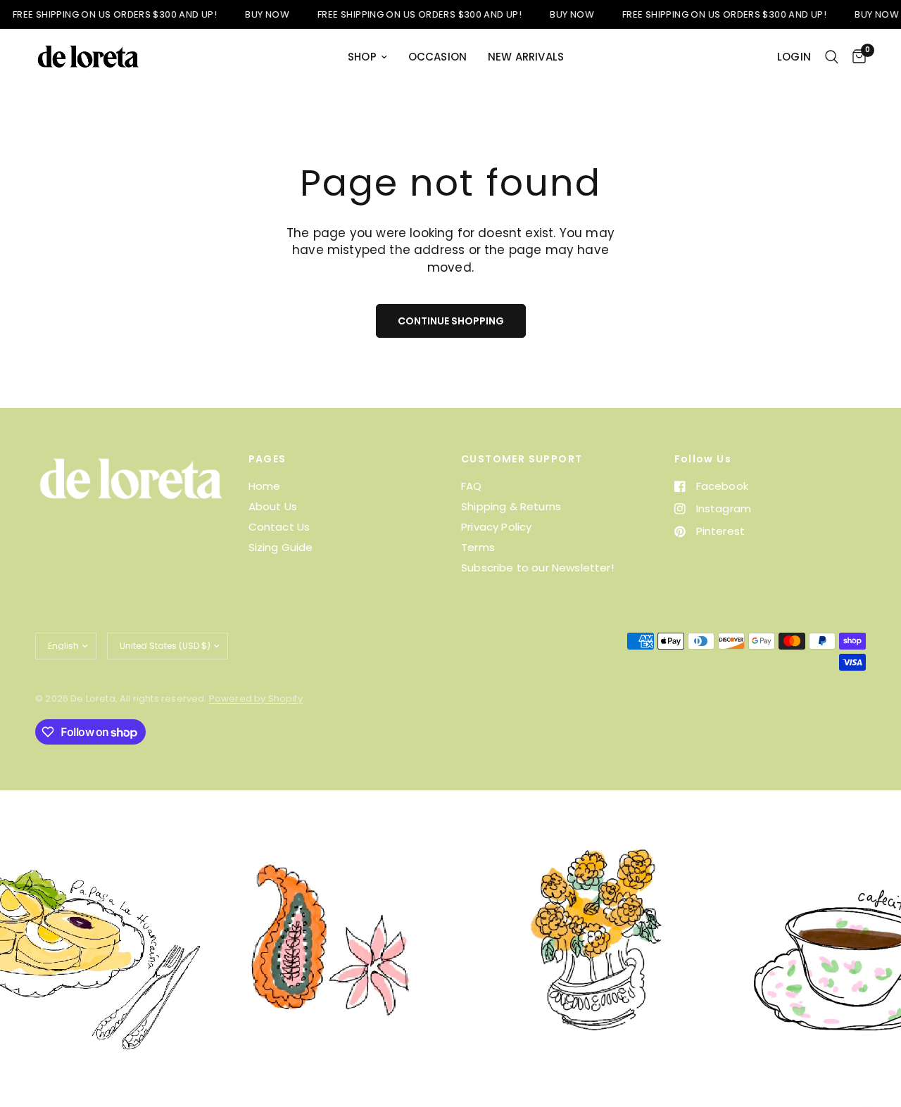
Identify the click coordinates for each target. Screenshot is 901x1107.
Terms (478, 547)
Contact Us (279, 526)
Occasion (437, 56)
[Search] (831, 57)
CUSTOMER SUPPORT (521, 459)
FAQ (471, 486)
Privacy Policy (496, 526)
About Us (272, 506)
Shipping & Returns (511, 506)
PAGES (267, 459)
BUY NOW (251, 14)
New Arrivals (526, 56)
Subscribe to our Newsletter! (537, 567)
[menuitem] (367, 57)
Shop (362, 56)
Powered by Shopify (256, 698)
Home (264, 486)
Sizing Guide (280, 547)
